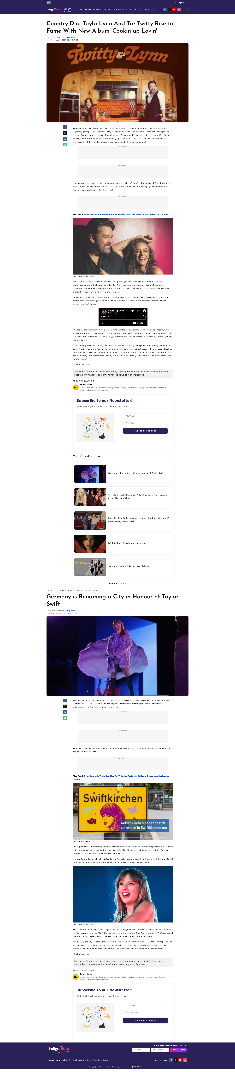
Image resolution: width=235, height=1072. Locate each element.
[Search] (187, 10)
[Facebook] (165, 9)
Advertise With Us (82, 1060)
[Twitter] (169, 9)
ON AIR (107, 9)
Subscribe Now (178, 1049)
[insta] (179, 9)
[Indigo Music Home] (59, 1050)
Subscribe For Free (145, 431)
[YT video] (174, 9)
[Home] (81, 9)
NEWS (88, 9)
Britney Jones (70, 37)
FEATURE (97, 9)
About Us (66, 1060)
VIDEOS (117, 9)
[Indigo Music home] (60, 9)
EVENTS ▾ (149, 9)
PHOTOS (127, 9)
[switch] (49, 2)
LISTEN (137, 9)
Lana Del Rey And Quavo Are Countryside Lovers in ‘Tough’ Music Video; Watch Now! (126, 214)
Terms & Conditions (100, 1060)
